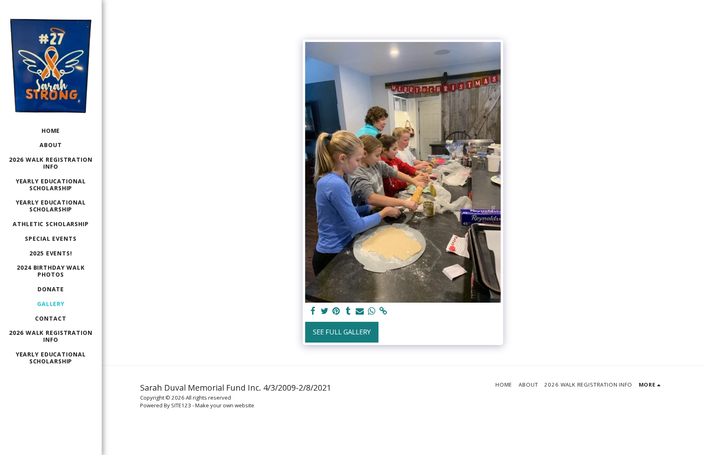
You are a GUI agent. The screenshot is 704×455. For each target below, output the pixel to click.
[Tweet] (324, 311)
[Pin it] (336, 311)
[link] (383, 311)
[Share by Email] (360, 311)
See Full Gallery (342, 331)
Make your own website (224, 405)
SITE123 (181, 405)
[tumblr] (348, 311)
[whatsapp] (371, 311)
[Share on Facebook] (312, 311)
